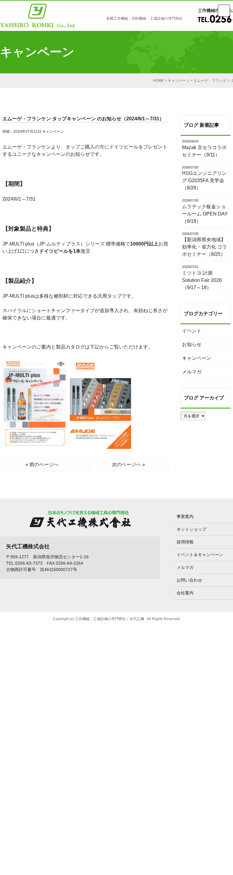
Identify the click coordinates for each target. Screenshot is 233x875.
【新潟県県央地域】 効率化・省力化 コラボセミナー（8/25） (204, 244)
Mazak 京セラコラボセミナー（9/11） (204, 148)
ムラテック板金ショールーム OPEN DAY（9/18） (205, 211)
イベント (191, 330)
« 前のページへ (42, 464)
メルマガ (191, 371)
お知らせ (191, 344)
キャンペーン (53, 131)
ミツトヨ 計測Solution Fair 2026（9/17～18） (202, 277)
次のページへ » (128, 464)
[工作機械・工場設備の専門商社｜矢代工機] (37, 17)
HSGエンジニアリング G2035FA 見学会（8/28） (204, 178)
